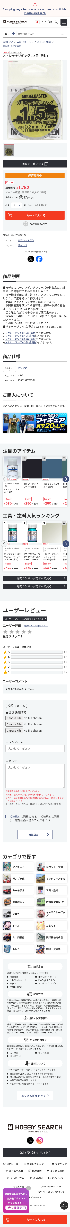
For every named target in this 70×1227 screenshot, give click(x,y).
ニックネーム (14, 742)
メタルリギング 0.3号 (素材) (20, 336)
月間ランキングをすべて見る (34, 586)
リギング (22, 245)
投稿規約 (15, 816)
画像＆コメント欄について (36, 625)
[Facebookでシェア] (39, 259)
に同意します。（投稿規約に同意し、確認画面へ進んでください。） (34, 818)
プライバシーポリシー (51, 1186)
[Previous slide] (4, 479)
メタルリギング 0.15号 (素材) (20, 333)
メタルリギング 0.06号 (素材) (20, 339)
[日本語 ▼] (37, 22)
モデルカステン (26, 240)
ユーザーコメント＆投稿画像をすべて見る (24, 618)
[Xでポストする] (31, 259)
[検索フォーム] (56, 22)
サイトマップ (35, 1197)
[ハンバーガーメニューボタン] (63, 22)
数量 (7, 205)
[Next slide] (66, 479)
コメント (11, 760)
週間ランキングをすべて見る (34, 578)
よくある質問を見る (33, 1096)
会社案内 (17, 1186)
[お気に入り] (44, 22)
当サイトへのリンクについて (51, 1192)
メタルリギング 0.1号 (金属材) (21, 342)
